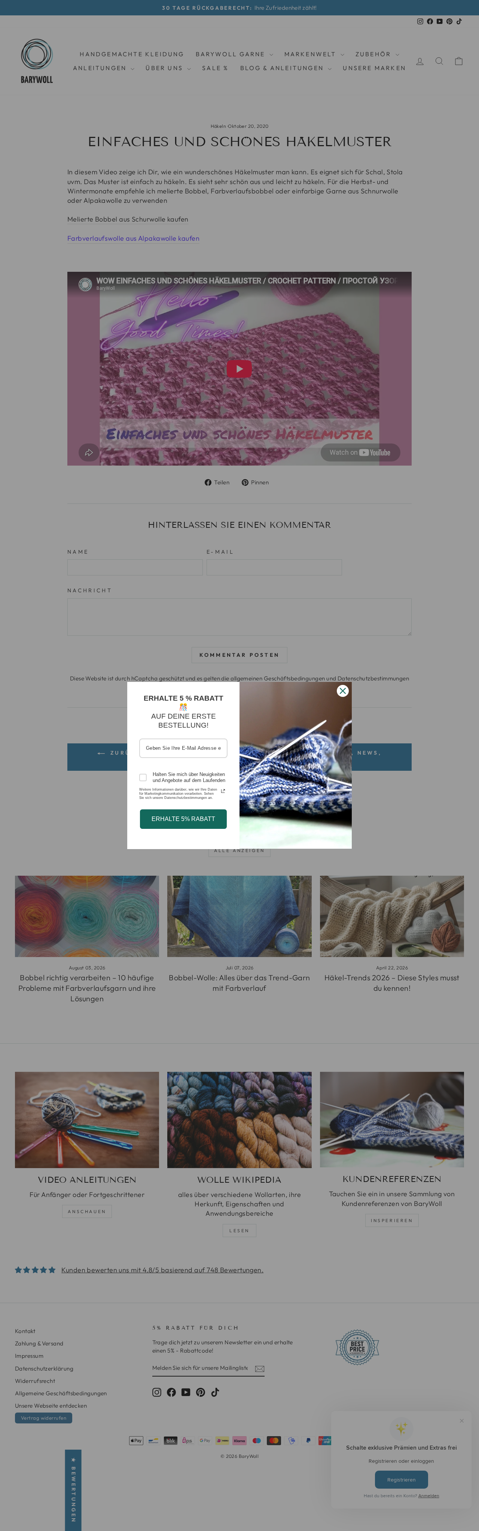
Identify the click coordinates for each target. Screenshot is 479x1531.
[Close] (343, 691)
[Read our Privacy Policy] (223, 790)
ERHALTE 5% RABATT (183, 819)
